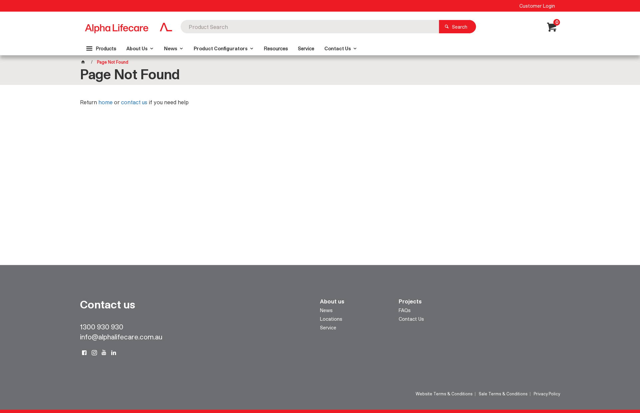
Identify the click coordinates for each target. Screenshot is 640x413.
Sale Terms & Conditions (503, 393)
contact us (134, 102)
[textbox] (310, 26)
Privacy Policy (547, 393)
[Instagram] (94, 352)
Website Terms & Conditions (444, 393)
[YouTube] (104, 352)
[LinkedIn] (113, 352)
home (105, 102)
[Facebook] (84, 352)
